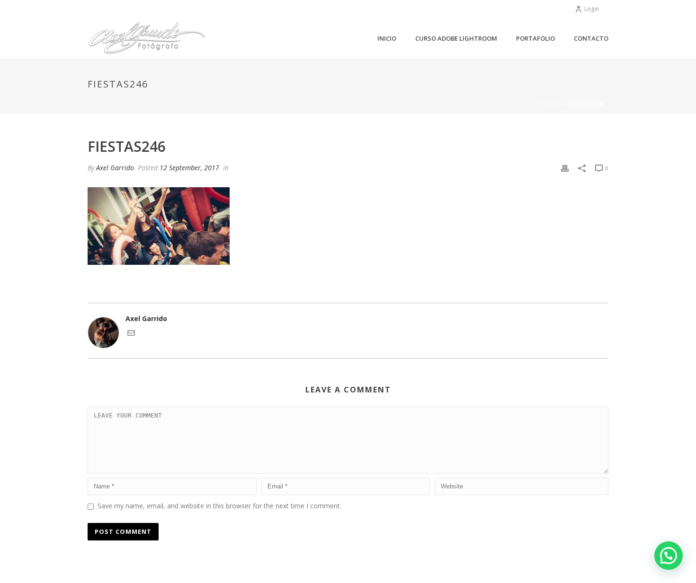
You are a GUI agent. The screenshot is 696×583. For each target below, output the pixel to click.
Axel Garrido (115, 167)
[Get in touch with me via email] (131, 334)
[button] (668, 555)
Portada (549, 104)
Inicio (386, 38)
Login (591, 9)
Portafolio (535, 38)
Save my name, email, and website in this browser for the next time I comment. (219, 505)
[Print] (565, 167)
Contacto (591, 38)
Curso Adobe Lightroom (456, 38)
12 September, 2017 (189, 167)
